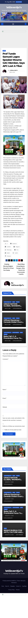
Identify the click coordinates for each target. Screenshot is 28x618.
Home (2, 586)
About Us (7, 586)
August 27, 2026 (9, 482)
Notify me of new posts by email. (13, 429)
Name (5, 389)
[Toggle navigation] (13, 24)
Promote (18, 589)
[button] (23, 24)
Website (5, 407)
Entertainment (16, 332)
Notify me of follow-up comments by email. (14, 426)
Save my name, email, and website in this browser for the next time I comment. (13, 419)
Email (4, 398)
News (4, 50)
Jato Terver (19, 534)
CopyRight (24, 586)
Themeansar (14, 582)
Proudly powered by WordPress (10, 580)
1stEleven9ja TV (7, 318)
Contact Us (18, 586)
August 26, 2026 (9, 534)
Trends (17, 318)
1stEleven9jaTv (14, 7)
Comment (6, 359)
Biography (12, 586)
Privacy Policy (11, 589)
